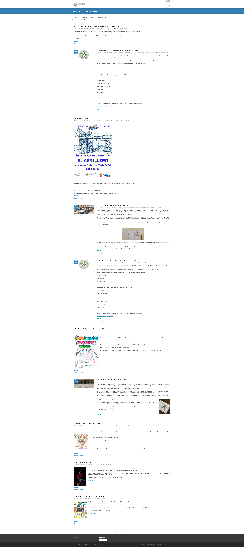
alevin (134, 262)
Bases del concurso (92, 513)
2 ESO (135, 52)
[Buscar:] (84, 537)
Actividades (144, 5)
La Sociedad (136, 5)
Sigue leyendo (77, 38)
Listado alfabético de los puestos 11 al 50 (105, 106)
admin (126, 28)
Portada (130, 5)
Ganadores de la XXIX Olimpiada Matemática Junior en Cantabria (118, 51)
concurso (112, 28)
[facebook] (166, 1)
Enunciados (99, 227)
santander (149, 207)
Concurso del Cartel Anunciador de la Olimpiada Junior (92, 496)
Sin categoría (100, 28)
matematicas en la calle (118, 120)
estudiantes (148, 52)
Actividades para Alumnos (86, 28)
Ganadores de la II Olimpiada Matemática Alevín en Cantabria (117, 260)
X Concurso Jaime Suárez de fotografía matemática (90, 462)
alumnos (106, 28)
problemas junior (162, 52)
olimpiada (157, 52)
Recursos (151, 5)
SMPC (124, 120)
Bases (127, 347)
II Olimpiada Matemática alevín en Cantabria (111, 379)
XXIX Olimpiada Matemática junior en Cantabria (89, 328)
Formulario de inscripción (133, 341)
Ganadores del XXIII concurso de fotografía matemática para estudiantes (98, 26)
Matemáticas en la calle (81, 119)
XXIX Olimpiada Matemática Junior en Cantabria (112, 205)
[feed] (169, 1)
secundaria (153, 207)
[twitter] (168, 1)
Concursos (93, 28)
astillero (108, 120)
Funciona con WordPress (146, 544)
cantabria (109, 28)
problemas (145, 207)
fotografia (116, 28)
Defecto (96, 28)
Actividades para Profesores (118, 52)
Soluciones (113, 227)
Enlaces (157, 5)
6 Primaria (103, 425)
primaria (159, 262)
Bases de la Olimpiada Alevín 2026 (122, 445)
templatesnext (163, 544)
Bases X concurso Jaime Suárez (94, 480)
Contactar (164, 5)
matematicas (120, 28)
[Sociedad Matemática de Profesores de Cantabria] (81, 4)
